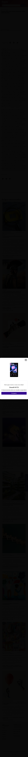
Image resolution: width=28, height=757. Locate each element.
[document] (14, 378)
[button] (26, 360)
